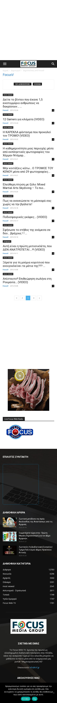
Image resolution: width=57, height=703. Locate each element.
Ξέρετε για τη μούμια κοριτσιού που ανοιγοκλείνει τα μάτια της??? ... (26, 264)
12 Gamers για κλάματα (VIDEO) (23, 119)
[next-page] (39, 298)
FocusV (5, 110)
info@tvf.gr (34, 667)
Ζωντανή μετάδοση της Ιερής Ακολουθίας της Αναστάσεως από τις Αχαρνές (36, 522)
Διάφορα (7, 241)
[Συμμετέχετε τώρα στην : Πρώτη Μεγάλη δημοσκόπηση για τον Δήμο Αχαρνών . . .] (10, 536)
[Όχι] (53, 692)
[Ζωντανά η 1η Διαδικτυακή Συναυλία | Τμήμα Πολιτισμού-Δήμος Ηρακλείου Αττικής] (10, 550)
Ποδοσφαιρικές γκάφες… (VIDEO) (25, 217)
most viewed (8, 95)
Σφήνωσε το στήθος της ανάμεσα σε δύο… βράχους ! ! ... (26, 231)
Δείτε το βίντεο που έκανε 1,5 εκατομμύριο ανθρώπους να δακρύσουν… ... (23, 103)
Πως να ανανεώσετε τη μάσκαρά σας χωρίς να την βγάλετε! (27, 202)
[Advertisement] (28, 30)
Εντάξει (25, 699)
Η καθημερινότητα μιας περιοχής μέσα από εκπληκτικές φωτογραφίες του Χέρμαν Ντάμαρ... (28, 152)
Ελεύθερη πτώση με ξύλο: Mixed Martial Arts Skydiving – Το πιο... (24, 186)
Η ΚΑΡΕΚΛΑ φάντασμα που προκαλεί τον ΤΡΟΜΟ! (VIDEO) (27, 133)
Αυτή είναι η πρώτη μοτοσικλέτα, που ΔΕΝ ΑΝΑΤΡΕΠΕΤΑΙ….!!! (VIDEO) (27, 247)
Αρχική (5, 70)
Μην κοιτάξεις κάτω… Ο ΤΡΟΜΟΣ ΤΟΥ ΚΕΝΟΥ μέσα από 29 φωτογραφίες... (28, 169)
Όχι (34, 699)
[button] (4, 64)
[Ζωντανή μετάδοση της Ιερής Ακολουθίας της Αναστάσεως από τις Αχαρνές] (10, 522)
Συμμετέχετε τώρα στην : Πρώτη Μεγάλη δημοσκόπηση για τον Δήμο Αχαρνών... (34, 536)
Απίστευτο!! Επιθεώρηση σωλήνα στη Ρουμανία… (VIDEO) (27, 280)
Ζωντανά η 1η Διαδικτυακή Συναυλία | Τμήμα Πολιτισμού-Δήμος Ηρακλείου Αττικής (35, 550)
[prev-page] (16, 298)
